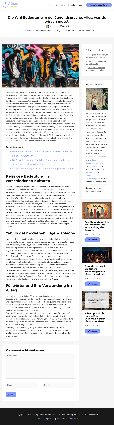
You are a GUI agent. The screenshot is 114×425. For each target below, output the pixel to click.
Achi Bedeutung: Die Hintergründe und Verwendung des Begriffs (96, 226)
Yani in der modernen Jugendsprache (96, 62)
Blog (80, 5)
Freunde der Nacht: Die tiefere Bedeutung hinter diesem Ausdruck (95, 270)
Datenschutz (61, 418)
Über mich (60, 5)
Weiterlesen (92, 240)
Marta (101, 84)
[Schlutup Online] (10, 5)
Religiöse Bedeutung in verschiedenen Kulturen (97, 56)
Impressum (50, 418)
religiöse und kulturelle (44, 189)
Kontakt (71, 5)
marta (87, 234)
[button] (99, 5)
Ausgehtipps (90, 172)
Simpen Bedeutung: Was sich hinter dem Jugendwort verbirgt (43, 168)
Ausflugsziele (96, 166)
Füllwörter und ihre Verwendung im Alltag (95, 68)
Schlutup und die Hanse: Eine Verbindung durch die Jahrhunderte (94, 317)
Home (50, 5)
